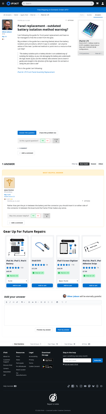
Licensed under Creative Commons (58, 410)
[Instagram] (81, 386)
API (4, 375)
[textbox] (53, 315)
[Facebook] (73, 386)
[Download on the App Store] (47, 359)
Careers (6, 368)
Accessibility (33, 356)
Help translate (8, 386)
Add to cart (17, 285)
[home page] (13, 3)
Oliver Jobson (73, 296)
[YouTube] (85, 386)
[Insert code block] (29, 302)
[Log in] (103, 3)
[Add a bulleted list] (41, 302)
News (18, 360)
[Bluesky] (93, 386)
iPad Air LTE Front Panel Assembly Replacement (36, 72)
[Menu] (3, 3)
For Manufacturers (21, 374)
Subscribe (97, 360)
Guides (89, 15)
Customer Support (6, 361)
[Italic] (10, 302)
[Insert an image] (57, 302)
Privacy (31, 360)
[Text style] (23, 302)
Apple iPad (24, 15)
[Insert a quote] (32, 302)
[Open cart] (97, 3)
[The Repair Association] (101, 386)
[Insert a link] (17, 302)
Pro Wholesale (21, 366)
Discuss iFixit (7, 365)
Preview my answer (44, 330)
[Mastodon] (89, 386)
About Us (6, 356)
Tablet (16, 15)
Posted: (24, 20)
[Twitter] (77, 386)
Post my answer (63, 330)
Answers (98, 15)
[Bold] (6, 302)
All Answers (8, 15)
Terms (31, 363)
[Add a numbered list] (44, 302)
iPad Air (33, 15)
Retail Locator (21, 370)
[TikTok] (68, 386)
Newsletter (7, 372)
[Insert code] (13, 302)
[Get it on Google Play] (47, 366)
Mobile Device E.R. (9, 196)
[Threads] (97, 386)
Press (18, 356)
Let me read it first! (71, 364)
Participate (20, 363)
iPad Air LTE (45, 15)
